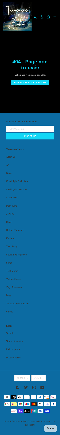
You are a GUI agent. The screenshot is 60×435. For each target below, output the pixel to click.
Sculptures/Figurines (16, 254)
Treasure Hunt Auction (17, 303)
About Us (11, 156)
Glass (9, 222)
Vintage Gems (13, 279)
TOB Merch (12, 271)
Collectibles (12, 197)
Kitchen (10, 238)
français (21, 378)
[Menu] (55, 17)
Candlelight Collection (17, 181)
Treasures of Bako (19, 421)
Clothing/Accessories (17, 189)
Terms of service (14, 341)
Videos (9, 311)
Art (7, 165)
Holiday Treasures (15, 230)
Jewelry (10, 213)
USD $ (37, 378)
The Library (12, 246)
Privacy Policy (13, 357)
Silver (9, 262)
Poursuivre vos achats (28, 82)
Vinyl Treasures (14, 287)
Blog (8, 295)
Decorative (11, 205)
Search (9, 333)
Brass (9, 173)
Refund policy (13, 349)
